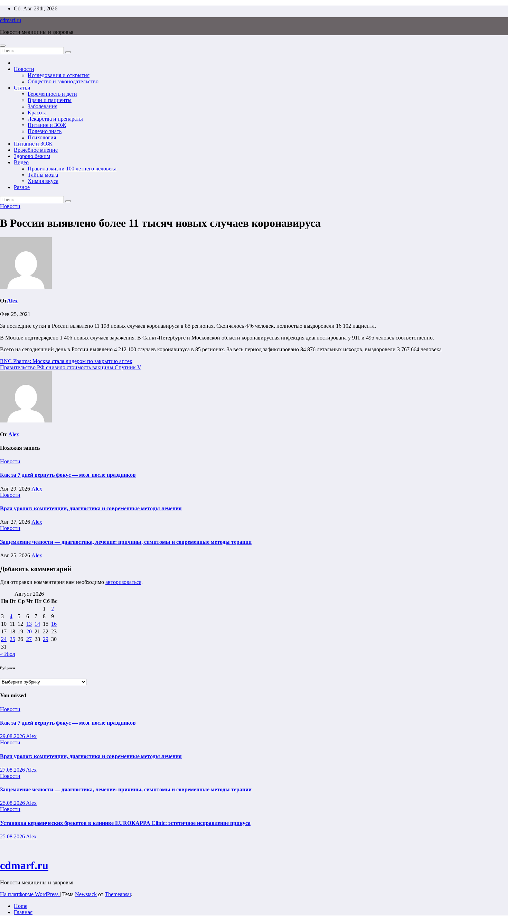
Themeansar (118, 894)
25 (12, 639)
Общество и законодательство (63, 81)
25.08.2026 (13, 803)
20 (29, 631)
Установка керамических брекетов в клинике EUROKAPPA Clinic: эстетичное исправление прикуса (125, 823)
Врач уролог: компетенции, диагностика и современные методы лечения (91, 508)
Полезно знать (45, 131)
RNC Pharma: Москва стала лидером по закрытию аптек (66, 361)
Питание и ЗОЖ (47, 125)
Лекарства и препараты (55, 119)
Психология (42, 137)
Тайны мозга (43, 175)
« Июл (7, 654)
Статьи (22, 88)
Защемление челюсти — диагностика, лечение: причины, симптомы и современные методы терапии (126, 542)
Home (20, 906)
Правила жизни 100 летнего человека (72, 168)
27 (29, 639)
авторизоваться (123, 582)
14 (37, 624)
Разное (22, 187)
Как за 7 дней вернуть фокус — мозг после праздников (68, 475)
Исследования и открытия (59, 75)
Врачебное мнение (36, 150)
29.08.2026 (13, 736)
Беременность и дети (52, 94)
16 (54, 624)
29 (45, 639)
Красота (37, 112)
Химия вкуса (43, 181)
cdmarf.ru (10, 20)
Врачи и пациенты (50, 100)
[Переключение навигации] (3, 46)
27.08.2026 (13, 770)
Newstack (86, 894)
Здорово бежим (32, 156)
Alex (12, 301)
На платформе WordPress (30, 894)
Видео (21, 162)
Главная (23, 912)
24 (4, 639)
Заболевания (42, 106)
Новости (24, 69)
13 (29, 624)
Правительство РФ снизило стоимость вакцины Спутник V (70, 367)
